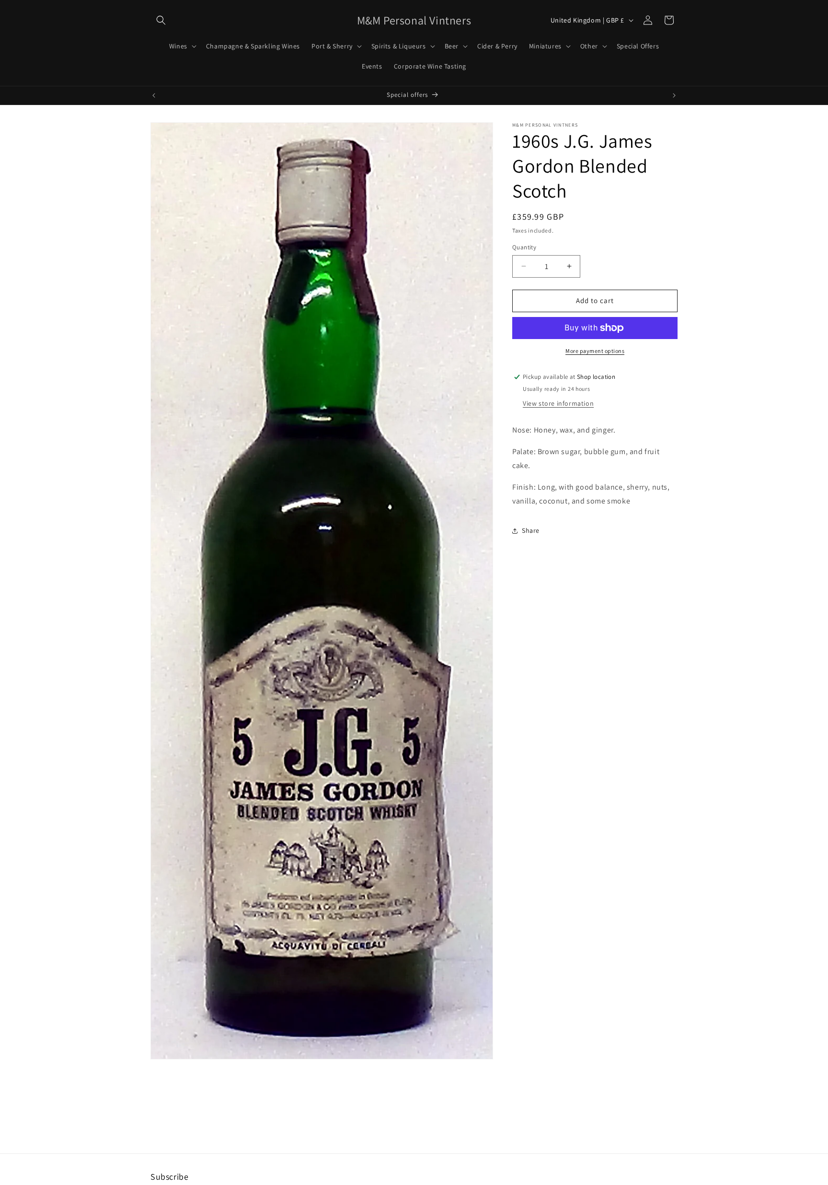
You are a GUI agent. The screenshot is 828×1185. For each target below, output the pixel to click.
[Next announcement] (674, 95)
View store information (558, 403)
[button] (161, 20)
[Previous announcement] (153, 95)
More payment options (594, 350)
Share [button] (531, 530)
